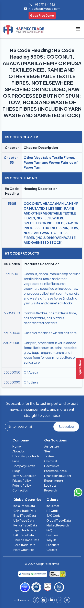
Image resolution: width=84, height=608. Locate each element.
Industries (53, 506)
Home (16, 446)
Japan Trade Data (24, 530)
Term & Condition (24, 475)
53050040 (11, 343)
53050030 (11, 333)
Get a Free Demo (42, 15)
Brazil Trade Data (24, 515)
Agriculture (51, 446)
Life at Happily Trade (25, 456)
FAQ (49, 530)
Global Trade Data (58, 520)
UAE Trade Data (23, 535)
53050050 (11, 372)
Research (50, 490)
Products (52, 545)
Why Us (51, 540)
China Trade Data (24, 510)
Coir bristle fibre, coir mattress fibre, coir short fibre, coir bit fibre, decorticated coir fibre (50, 318)
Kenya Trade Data (25, 525)
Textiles (49, 456)
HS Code (52, 510)
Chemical (50, 461)
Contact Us (20, 490)
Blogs (16, 471)
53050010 (12, 313)
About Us (18, 451)
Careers (51, 549)
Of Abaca (31, 372)
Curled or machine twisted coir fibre (50, 333)
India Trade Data (24, 506)
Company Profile (23, 466)
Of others (31, 382)
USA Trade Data (23, 520)
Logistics (50, 485)
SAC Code (53, 515)
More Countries (23, 549)
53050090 (11, 382)
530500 (12, 274)
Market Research (57, 525)
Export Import (53, 480)
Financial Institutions (58, 475)
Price (15, 461)
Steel (47, 451)
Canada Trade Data (26, 540)
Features (52, 535)
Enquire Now (80, 368)
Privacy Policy (21, 480)
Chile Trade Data (24, 545)
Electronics (51, 466)
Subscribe (66, 426)
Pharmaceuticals (55, 471)
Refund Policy (21, 485)
